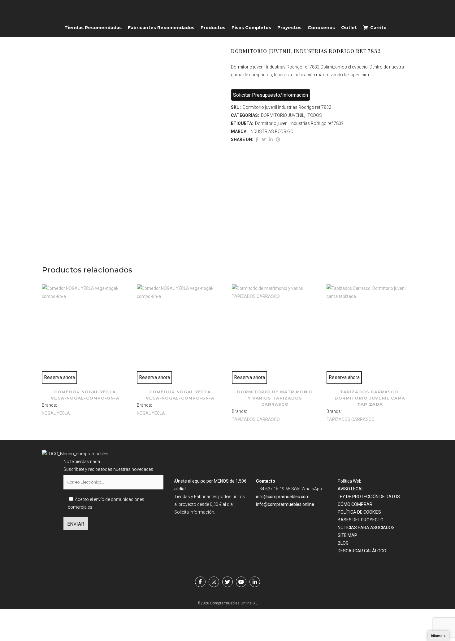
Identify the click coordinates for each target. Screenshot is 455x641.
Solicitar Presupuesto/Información (270, 95)
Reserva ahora (59, 377)
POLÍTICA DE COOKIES (359, 512)
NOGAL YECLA (56, 413)
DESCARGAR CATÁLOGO (362, 550)
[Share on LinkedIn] (271, 139)
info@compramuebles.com (283, 496)
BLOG (343, 543)
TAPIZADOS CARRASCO (256, 419)
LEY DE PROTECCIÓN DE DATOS (369, 496)
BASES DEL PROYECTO (361, 519)
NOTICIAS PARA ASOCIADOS (366, 527)
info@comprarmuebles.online (285, 504)
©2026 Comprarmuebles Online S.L (227, 603)
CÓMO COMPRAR (355, 504)
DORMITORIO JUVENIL (282, 115)
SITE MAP (347, 535)
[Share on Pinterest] (278, 139)
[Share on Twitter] (264, 139)
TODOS (314, 115)
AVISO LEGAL (351, 488)
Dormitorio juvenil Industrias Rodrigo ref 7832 (299, 123)
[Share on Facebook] (257, 139)
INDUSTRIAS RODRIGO (271, 131)
